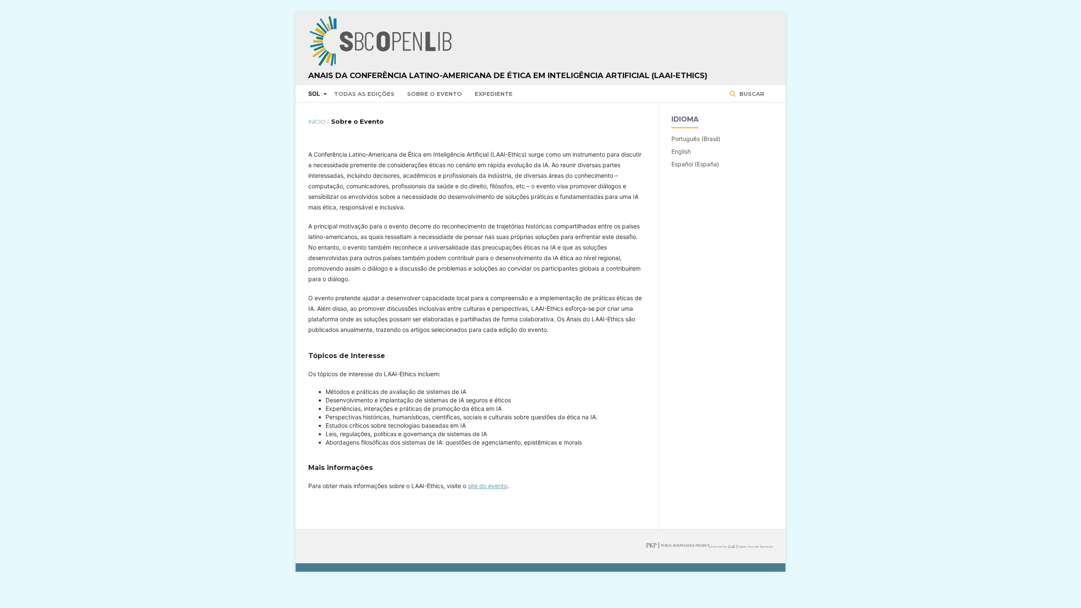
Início (317, 121)
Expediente (494, 93)
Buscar (751, 93)
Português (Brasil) (695, 138)
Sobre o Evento (434, 93)
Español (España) (695, 164)
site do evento (487, 485)
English (681, 151)
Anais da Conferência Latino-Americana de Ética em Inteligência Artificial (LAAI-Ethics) (507, 75)
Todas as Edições (364, 93)
